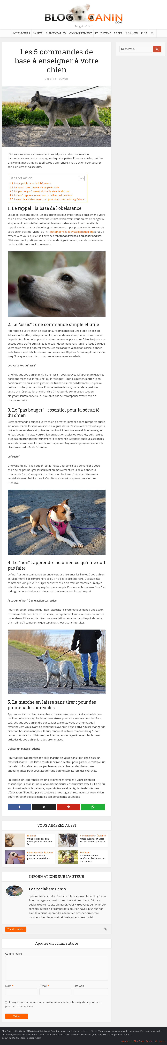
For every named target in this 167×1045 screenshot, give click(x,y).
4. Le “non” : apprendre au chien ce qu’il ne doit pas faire (42, 195)
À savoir (131, 33)
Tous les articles (15, 929)
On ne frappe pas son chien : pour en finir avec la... (39, 841)
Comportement (80, 33)
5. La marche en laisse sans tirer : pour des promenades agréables (48, 199)
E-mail (44, 986)
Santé (37, 33)
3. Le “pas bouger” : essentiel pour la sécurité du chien (41, 191)
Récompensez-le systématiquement (72, 231)
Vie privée (160, 1041)
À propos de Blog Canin (132, 1041)
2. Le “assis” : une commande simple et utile (35, 187)
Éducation (103, 33)
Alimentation (55, 33)
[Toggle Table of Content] (80, 178)
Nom (9, 986)
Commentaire (13, 953)
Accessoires (21, 33)
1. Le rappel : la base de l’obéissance (31, 183)
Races (118, 33)
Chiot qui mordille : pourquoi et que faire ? (38, 857)
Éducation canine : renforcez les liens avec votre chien (92, 858)
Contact (149, 1041)
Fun (144, 33)
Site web (79, 986)
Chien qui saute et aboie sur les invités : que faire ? (92, 841)
